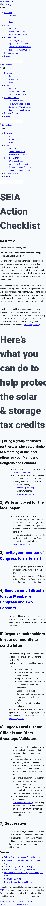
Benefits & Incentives (18, 34)
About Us (12, 28)
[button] (23, 7)
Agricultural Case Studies (19, 43)
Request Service (11, 53)
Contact (7, 56)
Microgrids (13, 19)
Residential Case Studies (19, 50)
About (6, 25)
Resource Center (11, 37)
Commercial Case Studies (20, 47)
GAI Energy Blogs (16, 40)
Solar (11, 22)
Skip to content (6, 1)
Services (8, 12)
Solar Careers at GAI (17, 31)
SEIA (2, 890)
